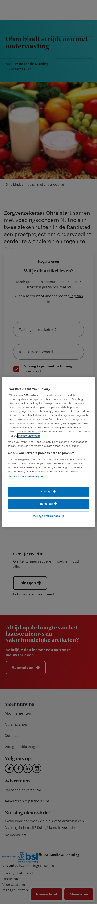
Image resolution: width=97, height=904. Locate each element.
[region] (48, 452)
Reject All (46, 503)
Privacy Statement (29, 435)
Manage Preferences (46, 516)
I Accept (46, 491)
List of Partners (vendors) (23, 476)
